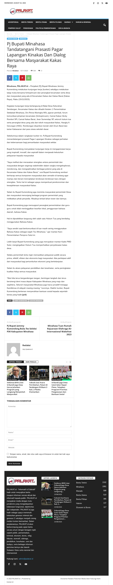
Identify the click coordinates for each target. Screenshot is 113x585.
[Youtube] (106, 3)
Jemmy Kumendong (20, 301)
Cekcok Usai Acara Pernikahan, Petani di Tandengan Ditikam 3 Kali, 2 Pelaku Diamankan (38, 387)
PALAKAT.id (16, 579)
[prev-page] (66, 362)
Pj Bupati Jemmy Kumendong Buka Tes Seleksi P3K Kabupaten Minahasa (22, 328)
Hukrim (79, 503)
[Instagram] (98, 3)
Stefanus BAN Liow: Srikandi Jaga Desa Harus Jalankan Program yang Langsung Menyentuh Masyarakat (16, 388)
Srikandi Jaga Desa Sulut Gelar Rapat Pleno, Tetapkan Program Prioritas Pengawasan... (61, 514)
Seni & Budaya (64, 28)
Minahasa (23, 39)
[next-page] (70, 362)
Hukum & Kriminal (83, 22)
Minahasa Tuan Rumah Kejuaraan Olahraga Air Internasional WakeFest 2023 (59, 330)
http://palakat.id (27, 349)
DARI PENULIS (31, 362)
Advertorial (13, 22)
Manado (79, 491)
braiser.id (10, 582)
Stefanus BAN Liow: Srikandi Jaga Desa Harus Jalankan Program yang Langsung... (62, 487)
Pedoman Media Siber (82, 579)
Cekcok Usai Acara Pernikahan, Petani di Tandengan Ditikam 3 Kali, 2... (62, 501)
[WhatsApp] (28, 78)
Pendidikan (28, 28)
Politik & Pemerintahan (46, 28)
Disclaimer (64, 579)
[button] (104, 25)
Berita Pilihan (56, 22)
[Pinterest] (22, 78)
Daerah (67, 22)
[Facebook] (93, 3)
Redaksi (15, 71)
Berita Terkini (27, 22)
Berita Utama (41, 22)
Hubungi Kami (95, 579)
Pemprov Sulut (14, 28)
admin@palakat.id (26, 559)
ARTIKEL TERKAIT (15, 362)
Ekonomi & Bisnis (83, 507)
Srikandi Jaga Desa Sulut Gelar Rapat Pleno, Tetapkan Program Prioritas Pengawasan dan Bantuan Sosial (60, 388)
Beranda (9, 34)
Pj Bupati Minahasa (35, 301)
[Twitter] (102, 3)
